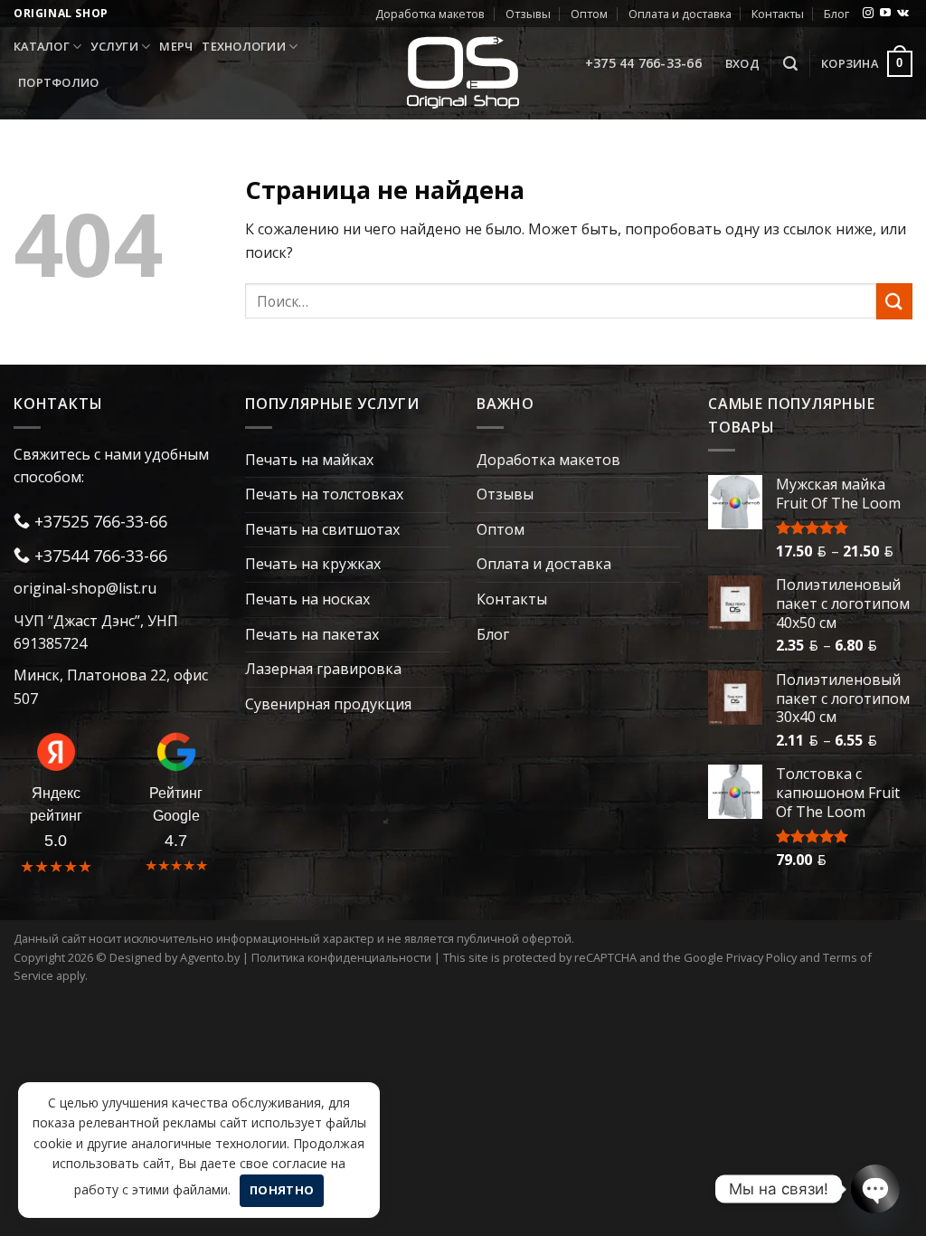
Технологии (244, 46)
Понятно (282, 1190)
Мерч (176, 46)
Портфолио (58, 82)
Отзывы (528, 13)
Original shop (61, 13)
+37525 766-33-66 (98, 521)
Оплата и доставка (680, 13)
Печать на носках (307, 599)
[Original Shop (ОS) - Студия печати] (463, 72)
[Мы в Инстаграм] (868, 13)
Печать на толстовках (324, 494)
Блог (836, 13)
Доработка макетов (430, 13)
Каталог (42, 46)
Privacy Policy (761, 957)
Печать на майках (309, 460)
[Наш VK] (903, 13)
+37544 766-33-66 (98, 555)
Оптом (589, 13)
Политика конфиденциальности (341, 957)
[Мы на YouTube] (885, 13)
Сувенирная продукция (328, 704)
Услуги (114, 46)
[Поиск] (790, 63)
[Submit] (894, 301)
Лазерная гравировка (323, 669)
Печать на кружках (313, 564)
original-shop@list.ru (85, 588)
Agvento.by (210, 957)
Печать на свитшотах (322, 529)
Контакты (777, 13)
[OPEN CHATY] (875, 1189)
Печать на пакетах (312, 634)
